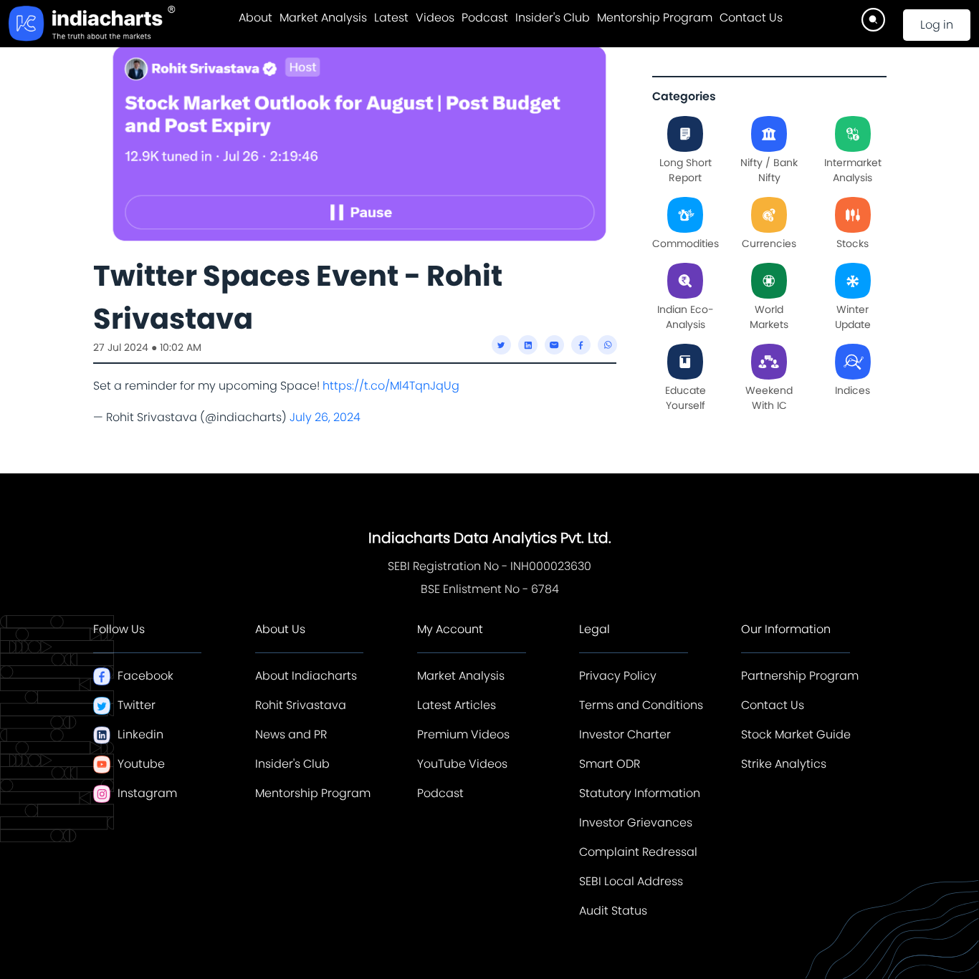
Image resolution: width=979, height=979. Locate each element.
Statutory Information (639, 793)
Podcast (485, 17)
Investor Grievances (635, 822)
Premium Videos (463, 734)
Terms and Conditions (641, 705)
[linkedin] (528, 345)
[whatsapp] (607, 345)
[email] (554, 345)
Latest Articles (456, 705)
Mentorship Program (654, 17)
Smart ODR (609, 764)
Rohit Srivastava (300, 705)
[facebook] (581, 345)
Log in (936, 24)
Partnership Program (800, 675)
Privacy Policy (617, 675)
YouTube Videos (462, 764)
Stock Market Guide (796, 734)
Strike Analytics (783, 764)
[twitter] (501, 345)
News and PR (291, 734)
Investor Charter (625, 734)
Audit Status (613, 910)
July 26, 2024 (325, 417)
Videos (435, 17)
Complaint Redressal (638, 852)
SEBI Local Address (631, 881)
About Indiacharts (306, 675)
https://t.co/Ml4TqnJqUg (391, 385)
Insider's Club (552, 17)
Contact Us (751, 17)
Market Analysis (323, 17)
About (255, 17)
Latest (391, 17)
